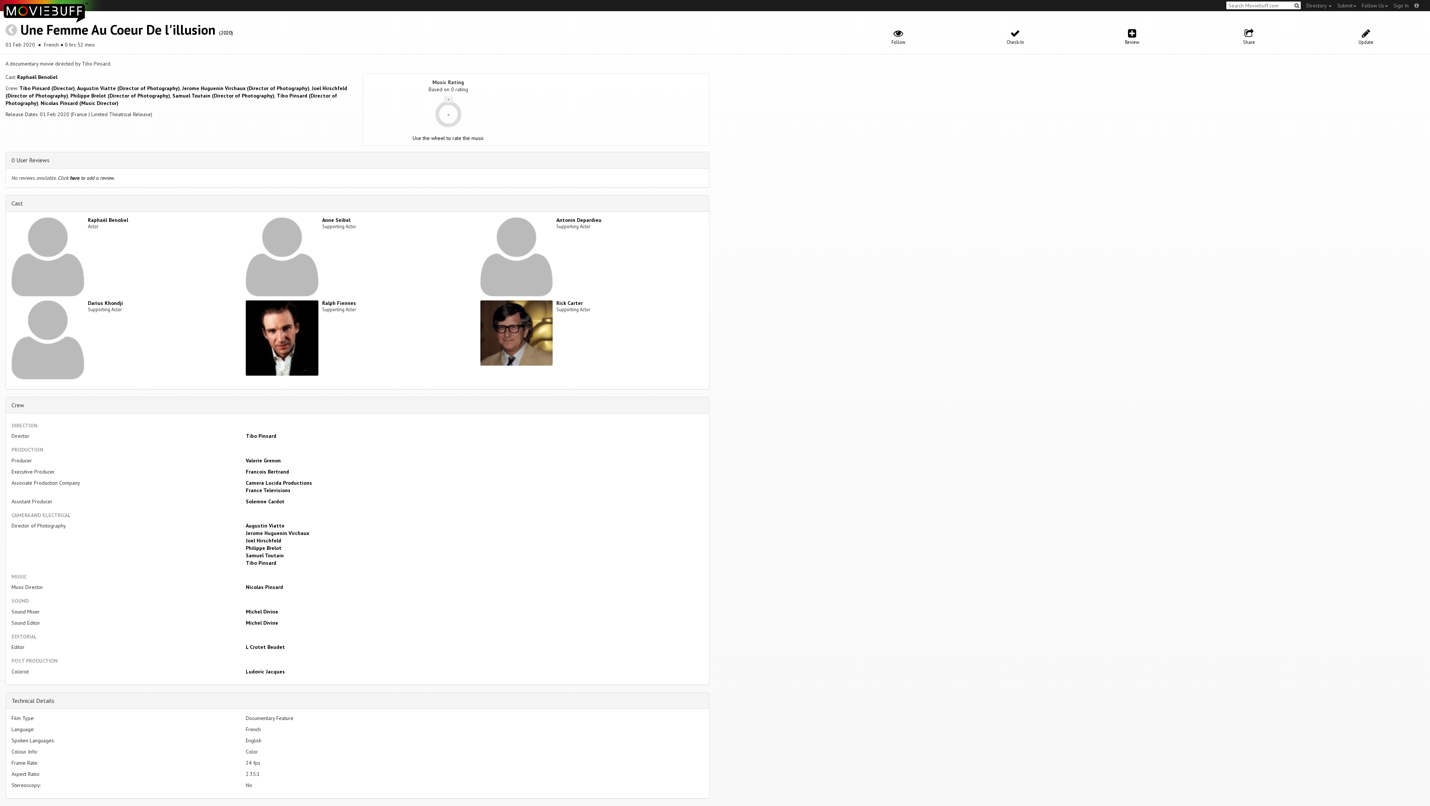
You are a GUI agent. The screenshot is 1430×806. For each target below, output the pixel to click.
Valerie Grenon (263, 460)
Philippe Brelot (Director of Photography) (120, 95)
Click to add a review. (86, 178)
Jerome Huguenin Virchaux (277, 533)
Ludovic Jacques (265, 671)
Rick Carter (569, 303)
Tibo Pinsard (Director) (47, 88)
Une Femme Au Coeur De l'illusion (118, 29)
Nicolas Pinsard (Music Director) (79, 103)
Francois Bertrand (267, 471)
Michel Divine (262, 611)
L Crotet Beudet (265, 647)
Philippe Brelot (264, 548)
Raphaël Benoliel (37, 77)
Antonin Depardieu (578, 220)
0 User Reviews (31, 160)
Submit (1345, 5)
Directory (1317, 5)
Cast (17, 203)
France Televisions (268, 490)
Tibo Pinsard (261, 436)
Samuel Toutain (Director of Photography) (223, 95)
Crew (18, 405)
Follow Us (1373, 5)
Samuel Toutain (265, 555)
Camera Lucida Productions (279, 483)
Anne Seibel (336, 220)
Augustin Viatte (265, 525)
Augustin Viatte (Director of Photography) (128, 88)
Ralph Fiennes (339, 303)
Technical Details (33, 700)
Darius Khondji (105, 303)
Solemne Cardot (265, 501)
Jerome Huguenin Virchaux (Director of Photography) (245, 88)
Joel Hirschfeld (263, 540)
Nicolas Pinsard (264, 587)
